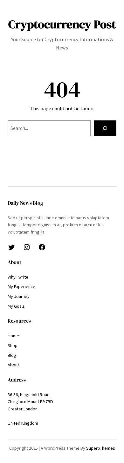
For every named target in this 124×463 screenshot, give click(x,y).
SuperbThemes (100, 448)
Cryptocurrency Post (62, 24)
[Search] (105, 128)
